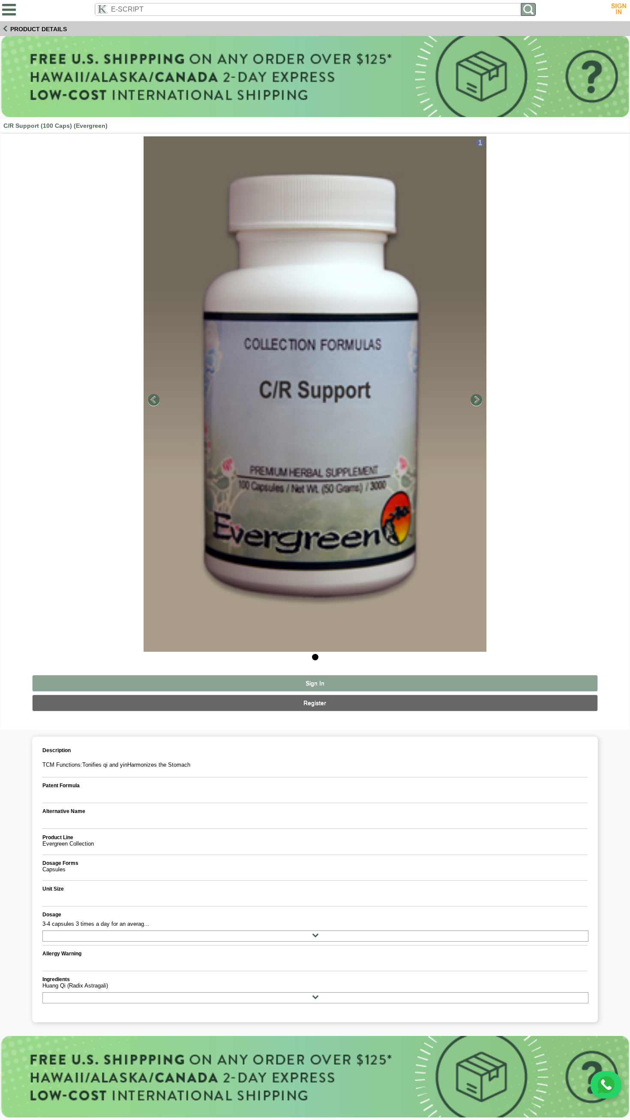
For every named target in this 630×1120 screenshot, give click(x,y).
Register (314, 703)
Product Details (38, 29)
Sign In (315, 683)
